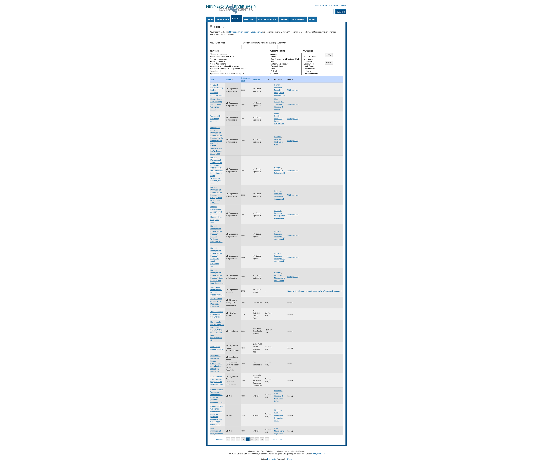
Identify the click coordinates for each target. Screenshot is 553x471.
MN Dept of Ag (293, 90)
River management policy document (216, 431)
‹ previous (218, 439)
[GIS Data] (285, 74)
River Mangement (279, 429)
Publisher (256, 79)
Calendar (333, 5)
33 (267, 439)
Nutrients (277, 136)
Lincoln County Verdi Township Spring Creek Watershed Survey (216, 104)
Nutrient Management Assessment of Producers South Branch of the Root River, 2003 (217, 276)
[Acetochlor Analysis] (239, 59)
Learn (312, 19)
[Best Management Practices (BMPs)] (285, 59)
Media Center (321, 5)
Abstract (282, 43)
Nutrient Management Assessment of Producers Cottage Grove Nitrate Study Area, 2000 (216, 195)
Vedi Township (279, 102)
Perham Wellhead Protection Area (278, 89)
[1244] (313, 54)
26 (233, 439)
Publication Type (277, 51)
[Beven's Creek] (313, 56)
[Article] (285, 56)
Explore (284, 19)
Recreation (278, 398)
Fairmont (277, 173)
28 (243, 439)
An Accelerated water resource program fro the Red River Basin (216, 380)
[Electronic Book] (285, 66)
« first (212, 439)
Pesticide (277, 139)
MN (283, 173)
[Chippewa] (313, 61)
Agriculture (278, 170)
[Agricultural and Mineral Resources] (239, 66)
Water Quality (299, 19)
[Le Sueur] (313, 71)
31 (257, 439)
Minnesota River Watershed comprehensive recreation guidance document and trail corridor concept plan (216, 415)
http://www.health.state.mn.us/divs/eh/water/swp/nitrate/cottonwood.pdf (314, 291)
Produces (278, 193)
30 (252, 439)
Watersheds (223, 19)
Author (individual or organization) (259, 43)
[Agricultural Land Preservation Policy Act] (239, 74)
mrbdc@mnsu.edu (318, 453)
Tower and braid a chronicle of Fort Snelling (216, 314)
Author (228, 79)
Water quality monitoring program (215, 118)
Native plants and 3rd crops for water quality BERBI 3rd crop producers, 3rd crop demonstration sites (217, 331)
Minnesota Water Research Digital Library (245, 32)
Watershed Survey (278, 108)
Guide (276, 401)
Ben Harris (271, 459)
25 (228, 439)
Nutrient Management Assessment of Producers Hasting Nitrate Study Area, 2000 (216, 214)
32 (262, 439)
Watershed (308, 51)
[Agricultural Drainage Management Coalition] (239, 69)
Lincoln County (277, 100)
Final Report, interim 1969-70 (216, 347)
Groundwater (279, 123)
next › (275, 439)
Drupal (289, 459)
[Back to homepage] (231, 13)
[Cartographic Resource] (285, 64)
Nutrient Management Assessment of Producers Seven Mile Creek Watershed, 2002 (216, 257)
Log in (343, 5)
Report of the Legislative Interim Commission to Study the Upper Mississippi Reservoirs (216, 363)
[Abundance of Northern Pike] (239, 56)
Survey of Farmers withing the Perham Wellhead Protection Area (216, 90)
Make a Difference (267, 19)
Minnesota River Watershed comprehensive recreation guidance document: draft (216, 395)
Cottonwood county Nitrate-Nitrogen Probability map (216, 291)
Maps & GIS (249, 19)
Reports (236, 19)
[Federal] (285, 71)
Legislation (278, 433)
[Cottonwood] (313, 64)
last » (280, 439)
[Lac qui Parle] (313, 69)
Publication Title (217, 43)
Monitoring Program (278, 119)
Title (212, 79)
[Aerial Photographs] (239, 64)
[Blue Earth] (313, 59)
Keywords (214, 51)
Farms (281, 92)
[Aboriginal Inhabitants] (239, 54)
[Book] (285, 61)
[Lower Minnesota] (313, 74)
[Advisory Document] (239, 61)
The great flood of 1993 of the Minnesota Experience (216, 302)
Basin (210, 19)
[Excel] (285, 69)
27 (238, 439)
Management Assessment (279, 197)
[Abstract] (285, 54)
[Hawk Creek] (313, 66)
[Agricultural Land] (239, 71)
